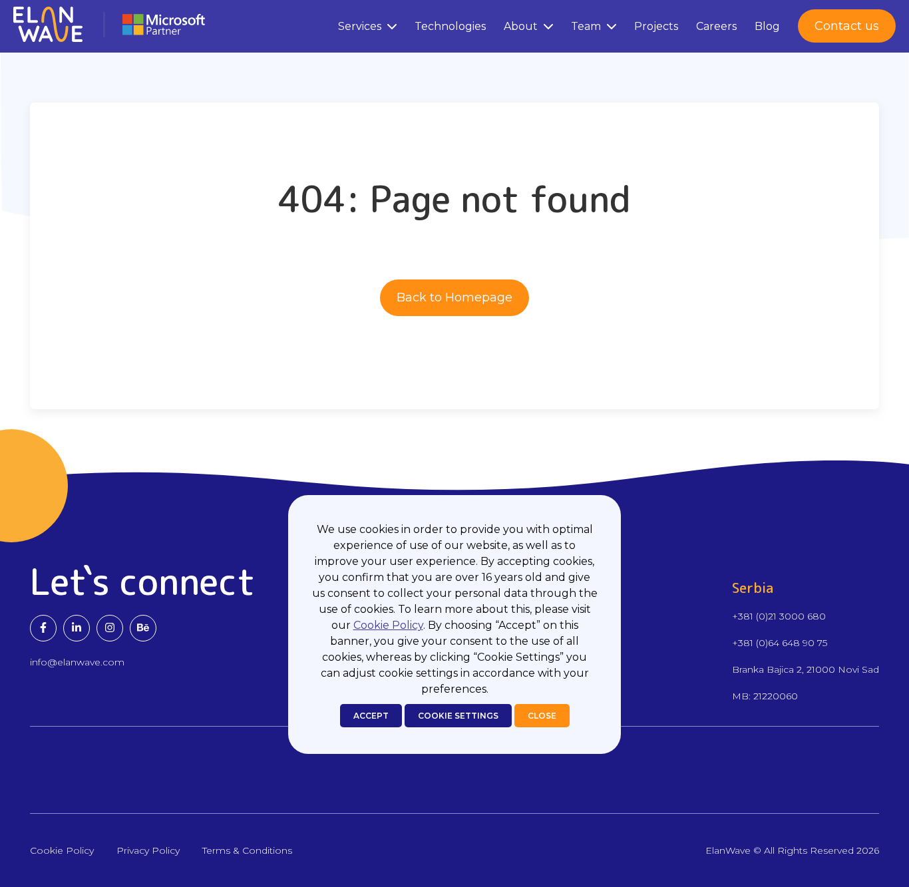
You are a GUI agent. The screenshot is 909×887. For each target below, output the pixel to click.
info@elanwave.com (77, 662)
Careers (716, 26)
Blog (767, 26)
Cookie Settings (458, 716)
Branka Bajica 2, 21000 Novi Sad (805, 669)
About (521, 26)
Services (359, 26)
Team (586, 26)
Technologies (450, 26)
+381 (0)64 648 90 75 (779, 643)
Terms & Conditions (247, 850)
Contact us (847, 26)
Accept (371, 716)
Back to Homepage (454, 297)
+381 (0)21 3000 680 (779, 616)
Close (542, 716)
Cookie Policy (388, 625)
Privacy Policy (148, 850)
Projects (656, 26)
